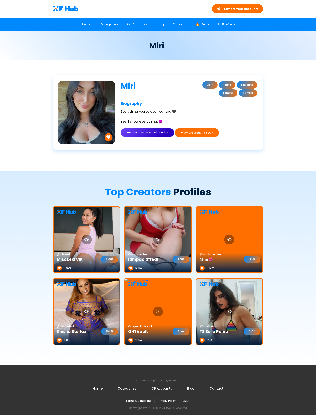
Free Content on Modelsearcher (147, 132)
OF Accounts (137, 24)
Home (85, 24)
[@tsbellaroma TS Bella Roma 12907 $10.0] (229, 311)
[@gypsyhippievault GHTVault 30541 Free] (137, 311)
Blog (160, 24)
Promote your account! (240, 9)
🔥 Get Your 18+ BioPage (216, 24)
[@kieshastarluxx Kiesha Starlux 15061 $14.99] (87, 311)
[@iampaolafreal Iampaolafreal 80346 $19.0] (158, 239)
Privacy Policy (167, 401)
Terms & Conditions (138, 401)
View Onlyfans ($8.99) (197, 133)
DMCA (186, 400)
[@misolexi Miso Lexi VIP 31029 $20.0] (87, 239)
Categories (108, 24)
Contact (180, 24)
